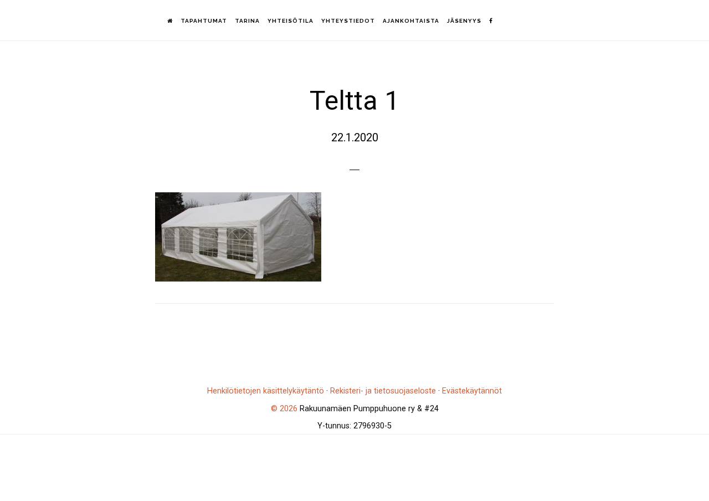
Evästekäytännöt (472, 391)
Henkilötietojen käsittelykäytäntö (265, 391)
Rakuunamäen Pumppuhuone (72, 20)
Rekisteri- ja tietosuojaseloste (383, 391)
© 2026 (284, 408)
